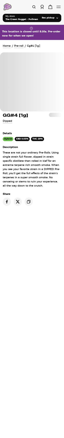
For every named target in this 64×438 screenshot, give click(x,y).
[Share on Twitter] (18, 202)
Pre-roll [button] (18, 46)
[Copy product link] (29, 202)
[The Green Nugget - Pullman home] (15, 7)
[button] (7, 121)
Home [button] (7, 46)
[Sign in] (42, 7)
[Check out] (50, 7)
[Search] (34, 7)
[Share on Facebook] (7, 202)
